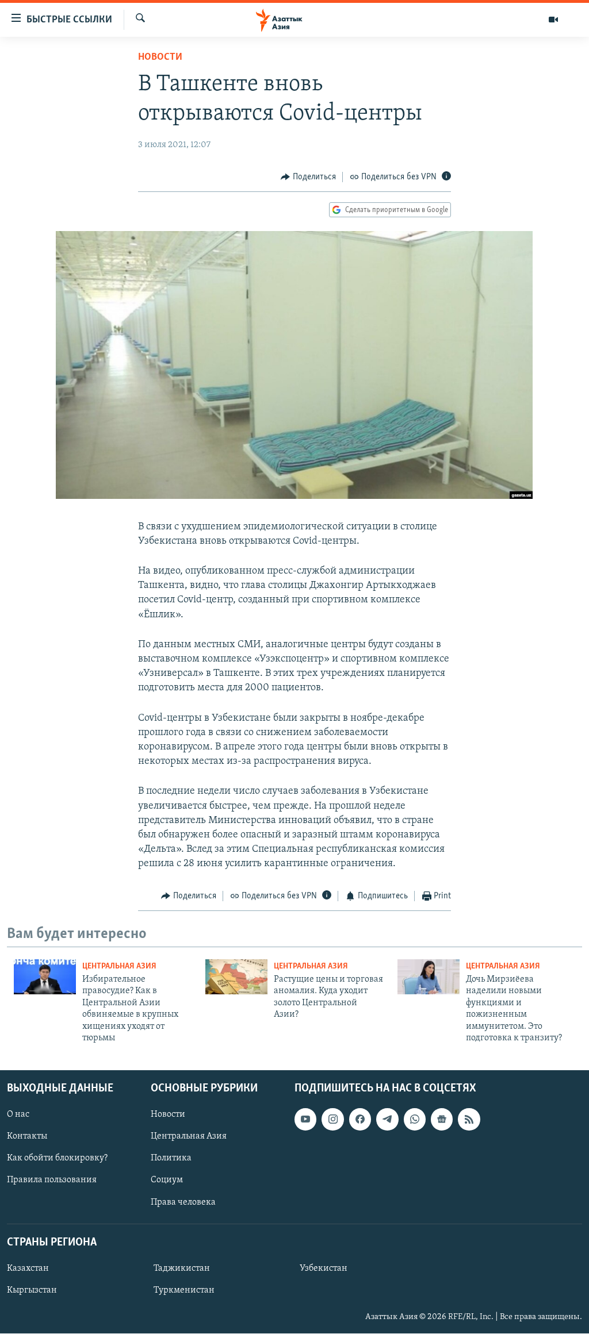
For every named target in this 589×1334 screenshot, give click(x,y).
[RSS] (469, 1120)
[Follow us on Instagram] (332, 1120)
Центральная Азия (119, 966)
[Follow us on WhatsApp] (415, 1120)
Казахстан (28, 1268)
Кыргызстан (32, 1290)
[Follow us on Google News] (442, 1120)
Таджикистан (182, 1268)
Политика (171, 1158)
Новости (160, 57)
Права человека (183, 1202)
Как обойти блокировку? (57, 1158)
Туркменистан (184, 1290)
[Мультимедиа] (553, 19)
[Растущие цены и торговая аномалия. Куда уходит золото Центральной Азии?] (236, 976)
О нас (18, 1115)
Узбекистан (323, 1268)
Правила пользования (52, 1180)
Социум (167, 1180)
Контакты (27, 1136)
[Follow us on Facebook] (360, 1120)
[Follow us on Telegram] (387, 1120)
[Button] (308, 177)
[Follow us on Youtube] (305, 1120)
